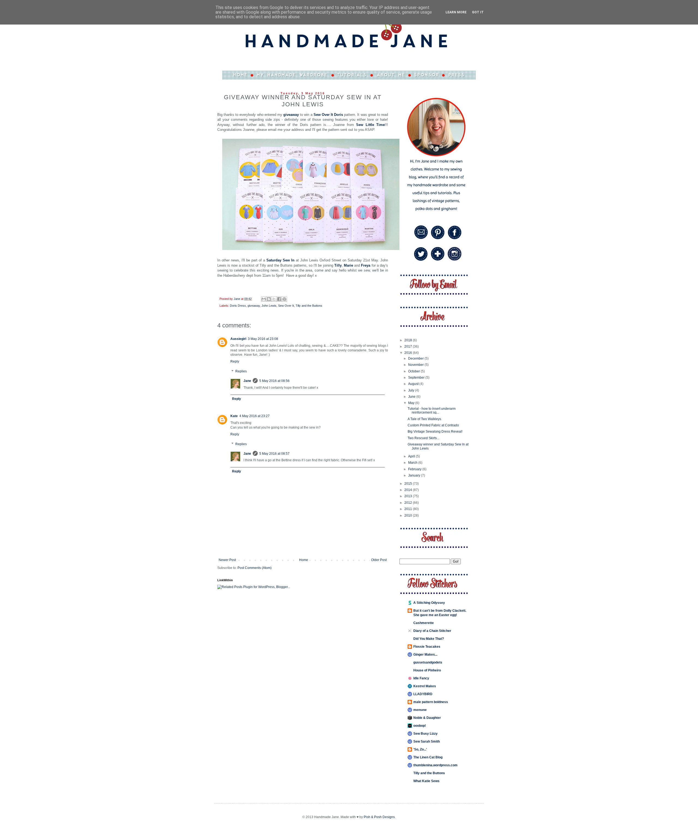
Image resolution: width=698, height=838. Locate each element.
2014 (408, 490)
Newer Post (227, 560)
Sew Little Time (370, 125)
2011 (408, 509)
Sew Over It (286, 305)
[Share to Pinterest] (284, 299)
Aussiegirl (238, 339)
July (411, 390)
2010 (408, 515)
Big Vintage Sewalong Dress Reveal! (435, 431)
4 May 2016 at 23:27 (254, 416)
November (416, 365)
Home (303, 560)
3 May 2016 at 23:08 (263, 339)
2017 (408, 346)
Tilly (338, 265)
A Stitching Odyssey (429, 603)
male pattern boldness (430, 702)
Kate (234, 416)
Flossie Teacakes (426, 647)
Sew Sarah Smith (426, 741)
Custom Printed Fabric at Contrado (433, 425)
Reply (234, 361)
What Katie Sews (426, 781)
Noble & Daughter (427, 718)
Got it (478, 12)
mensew (419, 710)
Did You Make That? (428, 639)
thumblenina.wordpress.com (435, 765)
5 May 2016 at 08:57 (274, 454)
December (416, 358)
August (413, 384)
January (414, 475)
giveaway (291, 115)
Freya (365, 265)
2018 (408, 340)
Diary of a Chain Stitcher (432, 631)
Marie (348, 265)
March (413, 463)
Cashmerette (423, 623)
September (416, 377)
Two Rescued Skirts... (423, 438)
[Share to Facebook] (279, 299)
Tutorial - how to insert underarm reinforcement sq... (432, 410)
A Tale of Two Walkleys (424, 419)
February (415, 469)
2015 (408, 484)
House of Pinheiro (427, 670)
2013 (408, 496)
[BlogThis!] (269, 299)
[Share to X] (274, 299)
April (412, 456)
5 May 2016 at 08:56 (274, 381)
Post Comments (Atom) (254, 568)
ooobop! (419, 726)
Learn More (456, 12)
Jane (247, 381)
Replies (241, 371)
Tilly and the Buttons (309, 305)
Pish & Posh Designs (379, 817)
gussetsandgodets (427, 662)
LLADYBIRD (422, 694)
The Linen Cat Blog (428, 757)
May (411, 403)
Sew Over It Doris (328, 115)
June (412, 397)
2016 (408, 353)
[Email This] (263, 299)
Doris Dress (238, 305)
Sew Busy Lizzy (425, 733)
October (414, 371)
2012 (408, 503)
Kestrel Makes (424, 686)
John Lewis (268, 305)
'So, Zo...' (420, 749)
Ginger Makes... (425, 654)
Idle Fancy (421, 678)
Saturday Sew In (280, 260)
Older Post (379, 560)
